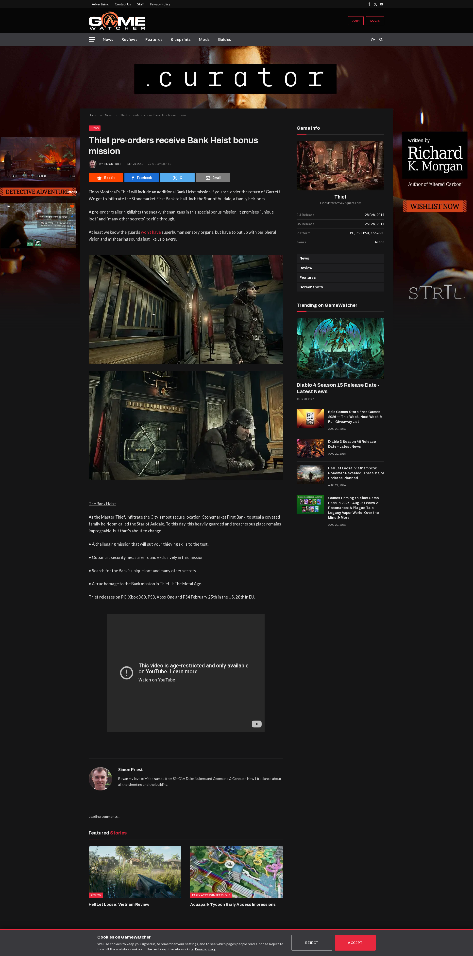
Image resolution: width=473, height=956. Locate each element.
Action (379, 242)
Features (154, 39)
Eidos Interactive (331, 203)
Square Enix (353, 203)
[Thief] (340, 165)
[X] (72, 227)
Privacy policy (205, 949)
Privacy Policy (160, 4)
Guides (224, 39)
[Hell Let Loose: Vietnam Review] (135, 872)
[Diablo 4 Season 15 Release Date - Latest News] (340, 348)
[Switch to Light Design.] (373, 39)
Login (375, 20)
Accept (355, 943)
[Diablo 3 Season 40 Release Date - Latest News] (310, 448)
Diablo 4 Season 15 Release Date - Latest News (338, 388)
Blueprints (180, 39)
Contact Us (123, 4)
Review (306, 268)
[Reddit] (72, 205)
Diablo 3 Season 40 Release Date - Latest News (352, 444)
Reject (312, 943)
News (108, 39)
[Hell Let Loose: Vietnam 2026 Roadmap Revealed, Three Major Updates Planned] (310, 474)
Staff (140, 4)
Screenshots (311, 287)
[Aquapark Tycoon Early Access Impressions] (236, 872)
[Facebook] (72, 216)
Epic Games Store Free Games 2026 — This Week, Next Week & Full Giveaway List (355, 417)
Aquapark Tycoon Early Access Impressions (233, 904)
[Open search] (381, 39)
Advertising (100, 4)
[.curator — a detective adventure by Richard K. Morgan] (236, 77)
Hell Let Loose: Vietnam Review (119, 904)
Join (355, 20)
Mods (204, 39)
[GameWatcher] (117, 20)
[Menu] (92, 39)
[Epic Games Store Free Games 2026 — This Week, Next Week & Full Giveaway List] (310, 418)
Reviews (129, 39)
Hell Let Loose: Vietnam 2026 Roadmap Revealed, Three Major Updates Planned (356, 473)
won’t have (151, 232)
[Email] (72, 239)
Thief (340, 197)
